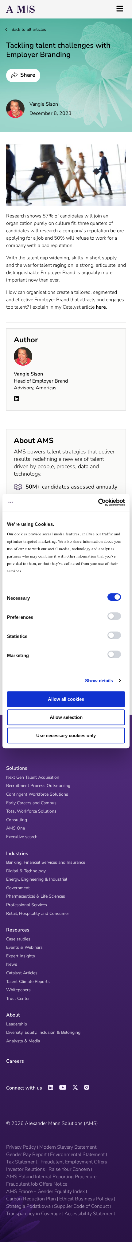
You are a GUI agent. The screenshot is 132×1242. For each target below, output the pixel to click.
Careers (15, 1061)
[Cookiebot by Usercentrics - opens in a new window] (98, 502)
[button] (23, 75)
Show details (99, 680)
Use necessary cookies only (66, 735)
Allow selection (66, 717)
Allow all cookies (66, 699)
